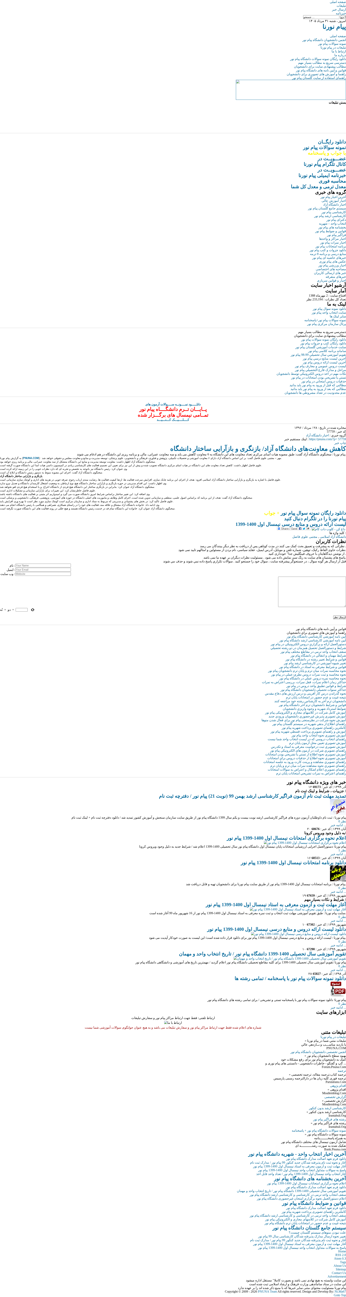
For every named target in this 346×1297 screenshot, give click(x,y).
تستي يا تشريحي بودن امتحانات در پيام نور (318, 377)
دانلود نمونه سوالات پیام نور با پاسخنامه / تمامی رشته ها (290, 978)
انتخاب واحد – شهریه (332, 223)
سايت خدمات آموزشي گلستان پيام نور (320, 347)
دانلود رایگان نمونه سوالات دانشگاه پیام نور (318, 59)
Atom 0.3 (340, 1258)
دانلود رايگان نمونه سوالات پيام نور (323, 339)
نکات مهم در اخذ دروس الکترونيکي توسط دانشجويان (311, 373)
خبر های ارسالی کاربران (330, 273)
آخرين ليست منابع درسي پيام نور (324, 358)
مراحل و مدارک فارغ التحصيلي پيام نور (320, 370)
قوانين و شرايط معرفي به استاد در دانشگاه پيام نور (312, 667)
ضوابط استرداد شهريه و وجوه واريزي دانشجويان (314, 708)
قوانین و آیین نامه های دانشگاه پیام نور (321, 70)
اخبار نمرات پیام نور (333, 242)
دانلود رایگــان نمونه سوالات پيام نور (324, 147)
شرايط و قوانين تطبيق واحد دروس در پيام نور (316, 686)
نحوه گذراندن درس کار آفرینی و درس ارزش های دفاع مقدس (305, 693)
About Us (340, 1265)
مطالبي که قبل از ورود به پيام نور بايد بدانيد (318, 385)
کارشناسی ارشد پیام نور (330, 216)
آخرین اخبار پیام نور (333, 197)
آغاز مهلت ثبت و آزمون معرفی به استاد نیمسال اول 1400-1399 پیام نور (276, 904)
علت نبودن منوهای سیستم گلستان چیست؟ (317, 1232)
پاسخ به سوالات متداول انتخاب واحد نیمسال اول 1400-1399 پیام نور (302, 1170)
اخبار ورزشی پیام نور (332, 265)
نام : (12, 565)
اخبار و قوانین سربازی (331, 280)
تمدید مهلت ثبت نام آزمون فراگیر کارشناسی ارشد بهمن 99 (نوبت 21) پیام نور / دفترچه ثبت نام (252, 796)
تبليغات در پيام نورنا (333, 1037)
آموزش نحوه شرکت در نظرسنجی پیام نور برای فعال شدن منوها (304, 720)
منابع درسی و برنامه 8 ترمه (328, 254)
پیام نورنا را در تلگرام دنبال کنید (315, 518)
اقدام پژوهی (338, 1085)
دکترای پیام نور (336, 219)
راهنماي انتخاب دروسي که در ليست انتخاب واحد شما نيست (307, 739)
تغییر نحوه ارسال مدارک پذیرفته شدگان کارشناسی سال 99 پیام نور (302, 1236)
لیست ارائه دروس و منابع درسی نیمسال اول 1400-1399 (290, 524)
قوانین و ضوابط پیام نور (330, 231)
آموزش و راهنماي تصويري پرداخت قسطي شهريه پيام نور (308, 731)
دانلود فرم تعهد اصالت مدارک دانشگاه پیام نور (316, 1158)
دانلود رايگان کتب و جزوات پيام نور (323, 343)
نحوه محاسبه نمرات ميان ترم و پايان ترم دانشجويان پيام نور (307, 670)
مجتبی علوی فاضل (304, 536)
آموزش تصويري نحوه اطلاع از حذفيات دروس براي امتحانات (306, 758)
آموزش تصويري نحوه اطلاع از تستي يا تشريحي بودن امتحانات (305, 754)
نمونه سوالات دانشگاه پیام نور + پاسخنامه (319, 1130)
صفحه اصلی (338, 2)
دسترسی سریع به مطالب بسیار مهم (322, 62)
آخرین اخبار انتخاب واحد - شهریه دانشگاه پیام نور (297, 1154)
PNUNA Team (267, 1291)
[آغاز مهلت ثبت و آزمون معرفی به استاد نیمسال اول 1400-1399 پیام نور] (298, 909)
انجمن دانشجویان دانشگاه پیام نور (324, 40)
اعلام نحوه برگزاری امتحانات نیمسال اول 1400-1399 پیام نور (286, 838)
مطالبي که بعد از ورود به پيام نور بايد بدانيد (318, 389)
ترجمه (342, 1070)
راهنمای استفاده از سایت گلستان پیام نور (319, 78)
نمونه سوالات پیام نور (332, 43)
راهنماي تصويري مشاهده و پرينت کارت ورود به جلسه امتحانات (304, 762)
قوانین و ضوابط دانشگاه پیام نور (314, 1203)
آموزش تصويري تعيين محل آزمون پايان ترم (317, 743)
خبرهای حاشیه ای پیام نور (329, 257)
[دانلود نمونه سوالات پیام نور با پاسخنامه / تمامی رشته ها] (338, 996)
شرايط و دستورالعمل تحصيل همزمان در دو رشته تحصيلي (308, 648)
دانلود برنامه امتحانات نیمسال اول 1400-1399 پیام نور (293, 862)
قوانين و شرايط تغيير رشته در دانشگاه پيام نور (316, 659)
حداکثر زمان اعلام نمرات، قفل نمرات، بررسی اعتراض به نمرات (304, 682)
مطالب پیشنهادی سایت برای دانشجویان (320, 66)
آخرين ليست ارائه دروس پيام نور (324, 362)
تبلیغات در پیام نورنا (333, 47)
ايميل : (11, 569)
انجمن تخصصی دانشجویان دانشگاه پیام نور (318, 1052)
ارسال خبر (339, 9)
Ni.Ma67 (340, 1291)
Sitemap (341, 1269)
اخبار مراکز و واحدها (332, 238)
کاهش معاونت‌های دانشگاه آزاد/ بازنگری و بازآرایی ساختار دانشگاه (258, 448)
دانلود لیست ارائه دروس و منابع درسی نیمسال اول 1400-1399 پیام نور (276, 929)
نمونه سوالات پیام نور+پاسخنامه (325, 320)
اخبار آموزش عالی (334, 200)
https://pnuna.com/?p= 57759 (327, 439)
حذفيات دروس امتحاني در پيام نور (323, 381)
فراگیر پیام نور (336, 235)
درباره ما (340, 55)
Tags (343, 1262)
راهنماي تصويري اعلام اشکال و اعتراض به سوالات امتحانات (307, 769)
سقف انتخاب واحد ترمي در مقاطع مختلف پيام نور (313, 651)
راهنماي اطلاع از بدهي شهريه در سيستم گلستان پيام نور (309, 724)
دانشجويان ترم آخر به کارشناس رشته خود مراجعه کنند (310, 701)
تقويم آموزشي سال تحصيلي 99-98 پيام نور (318, 354)
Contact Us (339, 1273)
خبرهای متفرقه (336, 276)
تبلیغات (341, 5)
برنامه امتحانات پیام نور (330, 246)
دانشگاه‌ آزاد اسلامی (333, 536)
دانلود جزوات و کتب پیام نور (328, 250)
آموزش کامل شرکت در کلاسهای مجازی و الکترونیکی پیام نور (305, 712)
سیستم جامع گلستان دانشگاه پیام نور (309, 1227)
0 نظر (342, 821)
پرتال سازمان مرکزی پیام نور (326, 324)
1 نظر (342, 850)
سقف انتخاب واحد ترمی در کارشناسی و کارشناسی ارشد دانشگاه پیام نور (298, 1194)
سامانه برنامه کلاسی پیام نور (327, 351)
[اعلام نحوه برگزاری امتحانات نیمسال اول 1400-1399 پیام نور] (305, 842)
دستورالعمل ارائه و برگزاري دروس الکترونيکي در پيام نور (308, 644)
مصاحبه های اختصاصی (331, 269)
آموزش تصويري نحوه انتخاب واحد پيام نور (319, 735)
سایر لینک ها (338, 316)
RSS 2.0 (340, 1255)
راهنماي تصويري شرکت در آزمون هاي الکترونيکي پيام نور (308, 750)
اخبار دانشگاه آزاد (334, 204)
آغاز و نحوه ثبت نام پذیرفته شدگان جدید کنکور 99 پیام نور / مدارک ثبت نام (298, 1162)
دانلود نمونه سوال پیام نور (329, 308)
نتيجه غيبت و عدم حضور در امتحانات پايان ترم (316, 697)
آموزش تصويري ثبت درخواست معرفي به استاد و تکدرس (308, 746)
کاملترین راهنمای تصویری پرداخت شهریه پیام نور (314, 1211)
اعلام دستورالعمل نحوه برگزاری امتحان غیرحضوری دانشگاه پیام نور (301, 1198)
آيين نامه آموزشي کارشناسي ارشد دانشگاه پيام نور (312, 640)
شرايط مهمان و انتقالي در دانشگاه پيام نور (318, 655)
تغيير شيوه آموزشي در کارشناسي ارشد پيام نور (315, 663)
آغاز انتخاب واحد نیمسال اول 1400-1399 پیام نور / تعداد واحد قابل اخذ (301, 1174)
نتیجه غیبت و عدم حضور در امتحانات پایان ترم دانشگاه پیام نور (305, 1223)
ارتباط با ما (339, 51)
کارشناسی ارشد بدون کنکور (327, 1108)
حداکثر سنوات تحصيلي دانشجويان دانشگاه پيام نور (313, 689)
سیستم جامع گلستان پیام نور (327, 208)
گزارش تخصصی (335, 1097)
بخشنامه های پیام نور (332, 227)
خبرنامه (341, 13)
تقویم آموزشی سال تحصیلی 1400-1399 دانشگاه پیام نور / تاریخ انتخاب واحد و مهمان (262, 953)
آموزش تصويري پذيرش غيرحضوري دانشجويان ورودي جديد (307, 716)
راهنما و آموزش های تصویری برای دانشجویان (316, 74)
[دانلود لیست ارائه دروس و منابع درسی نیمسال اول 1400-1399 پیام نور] (298, 934)
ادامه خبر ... (338, 825)
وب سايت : (7, 574)
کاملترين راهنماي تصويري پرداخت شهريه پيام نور (314, 727)
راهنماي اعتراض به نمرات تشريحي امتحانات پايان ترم (311, 773)
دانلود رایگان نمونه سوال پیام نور (305, 513)
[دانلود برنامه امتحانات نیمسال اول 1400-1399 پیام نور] (338, 880)
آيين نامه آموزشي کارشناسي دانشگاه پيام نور (316, 636)
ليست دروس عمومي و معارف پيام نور (320, 366)
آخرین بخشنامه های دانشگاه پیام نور (310, 1178)
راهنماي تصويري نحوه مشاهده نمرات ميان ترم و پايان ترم (308, 765)
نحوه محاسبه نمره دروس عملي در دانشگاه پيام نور (312, 678)
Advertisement (337, 1276)
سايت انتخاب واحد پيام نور (329, 312)
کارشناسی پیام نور (334, 212)
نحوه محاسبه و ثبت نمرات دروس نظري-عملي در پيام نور (308, 674)
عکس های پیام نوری (332, 261)
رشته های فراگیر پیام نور (329, 1119)
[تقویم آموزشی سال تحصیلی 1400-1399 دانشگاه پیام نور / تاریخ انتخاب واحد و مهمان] (290, 958)
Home (342, 1251)
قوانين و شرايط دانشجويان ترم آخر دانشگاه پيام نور (312, 705)
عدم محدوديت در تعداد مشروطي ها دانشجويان (315, 392)
